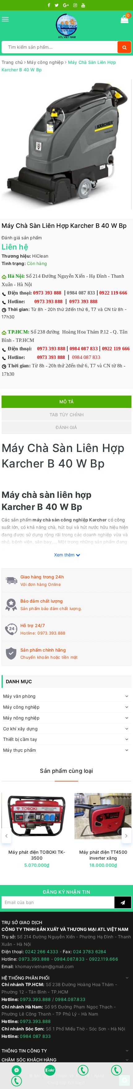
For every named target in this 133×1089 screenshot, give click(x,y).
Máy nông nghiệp (21, 717)
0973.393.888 (51, 633)
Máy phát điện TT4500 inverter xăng (100, 855)
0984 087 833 (81, 292)
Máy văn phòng (19, 696)
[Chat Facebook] (16, 1070)
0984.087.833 (69, 959)
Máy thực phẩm (19, 750)
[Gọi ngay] (83, 1070)
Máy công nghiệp (21, 707)
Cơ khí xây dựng (20, 728)
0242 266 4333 (42, 951)
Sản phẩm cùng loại (66, 771)
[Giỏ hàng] (124, 20)
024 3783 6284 (89, 951)
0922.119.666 (103, 959)
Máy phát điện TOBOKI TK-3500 (33, 855)
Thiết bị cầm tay (20, 739)
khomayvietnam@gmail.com (44, 966)
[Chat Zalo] (50, 1070)
